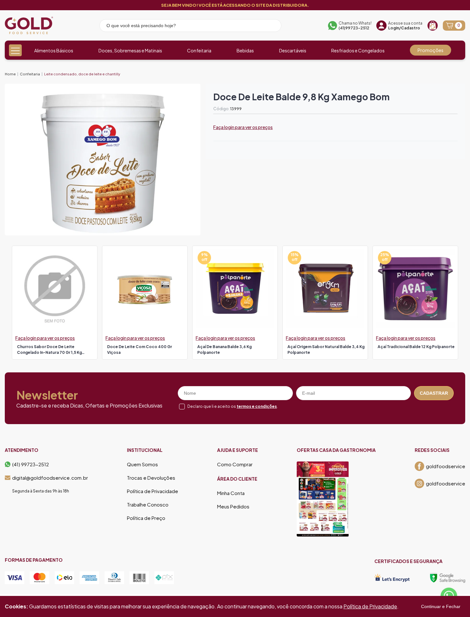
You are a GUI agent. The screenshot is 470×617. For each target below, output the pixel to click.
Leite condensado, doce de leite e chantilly (82, 74)
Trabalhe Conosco (147, 504)
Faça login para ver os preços (243, 127)
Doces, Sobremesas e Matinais (130, 50)
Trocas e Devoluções (151, 478)
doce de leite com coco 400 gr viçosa (139, 349)
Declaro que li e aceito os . (232, 406)
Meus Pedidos (233, 506)
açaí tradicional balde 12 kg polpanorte (416, 346)
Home (10, 74)
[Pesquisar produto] (272, 26)
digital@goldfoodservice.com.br (50, 478)
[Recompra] (432, 25)
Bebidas (245, 50)
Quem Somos (142, 464)
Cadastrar (434, 393)
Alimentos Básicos (53, 50)
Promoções (430, 50)
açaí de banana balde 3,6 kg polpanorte (224, 349)
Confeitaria (199, 50)
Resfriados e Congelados (358, 50)
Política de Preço (146, 518)
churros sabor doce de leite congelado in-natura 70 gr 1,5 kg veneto (49, 350)
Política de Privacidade (152, 491)
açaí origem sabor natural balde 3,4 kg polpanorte (325, 349)
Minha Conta (231, 493)
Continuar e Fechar (440, 606)
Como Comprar (235, 464)
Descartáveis (292, 50)
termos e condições (257, 406)
